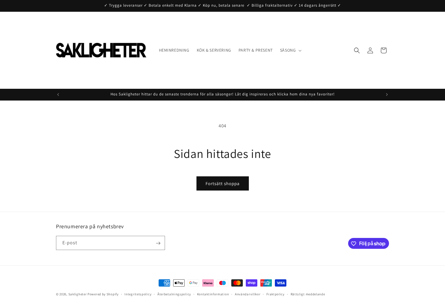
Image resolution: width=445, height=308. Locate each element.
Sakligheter (77, 294)
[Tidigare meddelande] (58, 94)
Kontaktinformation (213, 294)
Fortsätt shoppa (223, 183)
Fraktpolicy (275, 294)
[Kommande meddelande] (387, 94)
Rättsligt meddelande (308, 294)
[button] (290, 50)
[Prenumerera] (158, 243)
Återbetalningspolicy (174, 294)
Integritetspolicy (137, 294)
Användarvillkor (248, 294)
